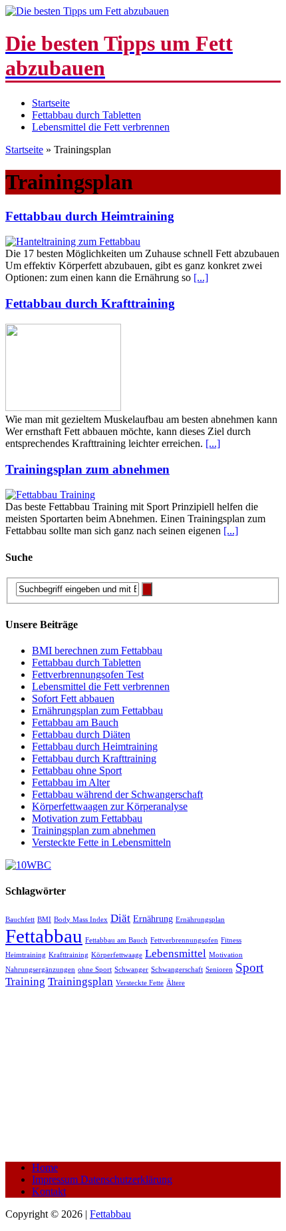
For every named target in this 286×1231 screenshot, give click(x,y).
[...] (201, 277)
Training (25, 981)
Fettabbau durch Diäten (81, 734)
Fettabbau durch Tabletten (86, 115)
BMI (44, 919)
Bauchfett (20, 919)
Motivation (226, 955)
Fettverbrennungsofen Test (88, 674)
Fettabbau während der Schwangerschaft (117, 794)
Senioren (219, 969)
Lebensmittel (175, 953)
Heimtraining (25, 955)
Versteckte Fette (140, 983)
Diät (120, 918)
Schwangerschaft (177, 969)
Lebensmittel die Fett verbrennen (101, 127)
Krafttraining (68, 955)
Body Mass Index (81, 919)
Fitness (231, 940)
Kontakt (49, 1191)
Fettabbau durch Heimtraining (89, 216)
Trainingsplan (80, 981)
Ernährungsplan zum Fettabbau (97, 710)
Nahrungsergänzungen (40, 969)
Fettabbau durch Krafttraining (90, 303)
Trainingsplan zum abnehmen (87, 469)
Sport (249, 968)
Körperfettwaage (116, 955)
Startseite (51, 103)
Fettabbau (43, 936)
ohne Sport (95, 969)
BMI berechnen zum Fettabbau (97, 650)
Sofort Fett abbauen (73, 698)
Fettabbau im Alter (71, 782)
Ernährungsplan (200, 919)
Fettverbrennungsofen (184, 940)
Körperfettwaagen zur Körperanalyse (110, 806)
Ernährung (153, 918)
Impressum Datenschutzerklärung (102, 1179)
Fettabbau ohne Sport (77, 770)
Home (45, 1167)
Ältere (175, 983)
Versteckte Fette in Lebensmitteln (101, 842)
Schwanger (131, 969)
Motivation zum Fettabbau (87, 818)
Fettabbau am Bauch (75, 722)
